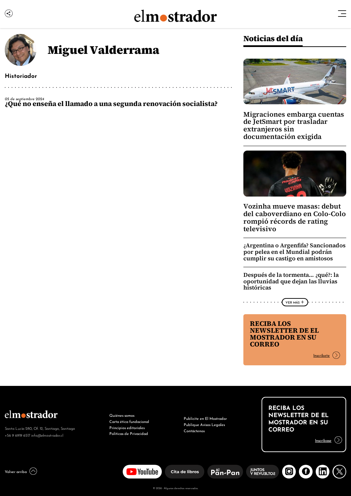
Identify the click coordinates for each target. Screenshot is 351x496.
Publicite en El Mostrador (205, 418)
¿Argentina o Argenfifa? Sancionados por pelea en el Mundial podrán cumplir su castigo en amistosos (294, 251)
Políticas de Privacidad (128, 433)
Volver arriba (16, 471)
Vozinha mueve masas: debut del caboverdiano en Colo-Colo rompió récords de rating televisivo (294, 217)
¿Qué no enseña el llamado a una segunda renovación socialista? (111, 103)
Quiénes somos (121, 415)
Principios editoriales (127, 427)
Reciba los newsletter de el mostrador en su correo (284, 334)
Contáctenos (194, 430)
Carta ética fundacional (129, 421)
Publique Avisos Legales (204, 424)
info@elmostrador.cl (47, 435)
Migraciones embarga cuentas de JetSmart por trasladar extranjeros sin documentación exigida (293, 125)
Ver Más (293, 302)
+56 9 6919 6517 (17, 435)
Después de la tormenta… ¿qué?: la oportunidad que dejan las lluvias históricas (291, 281)
